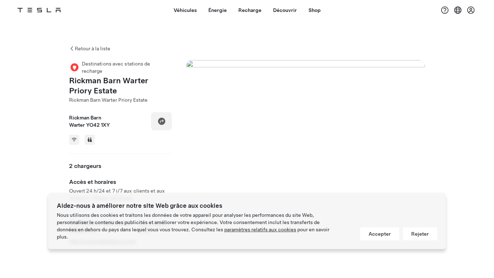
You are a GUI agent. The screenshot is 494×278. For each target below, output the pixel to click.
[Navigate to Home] (39, 10)
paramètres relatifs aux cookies (260, 229)
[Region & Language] (458, 10)
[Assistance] (445, 10)
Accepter (380, 234)
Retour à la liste (92, 48)
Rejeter (420, 234)
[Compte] (471, 10)
